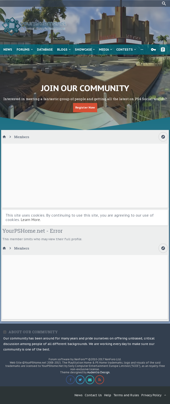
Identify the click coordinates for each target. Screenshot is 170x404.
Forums (23, 49)
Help (107, 395)
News (7, 49)
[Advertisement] (85, 176)
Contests (124, 49)
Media (104, 49)
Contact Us (93, 395)
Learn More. (31, 219)
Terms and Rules (126, 395)
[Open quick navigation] (163, 136)
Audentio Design (98, 372)
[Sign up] (164, 49)
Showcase (83, 49)
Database (45, 49)
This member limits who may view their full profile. (42, 239)
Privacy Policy (151, 395)
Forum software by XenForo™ (85, 359)
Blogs (62, 49)
